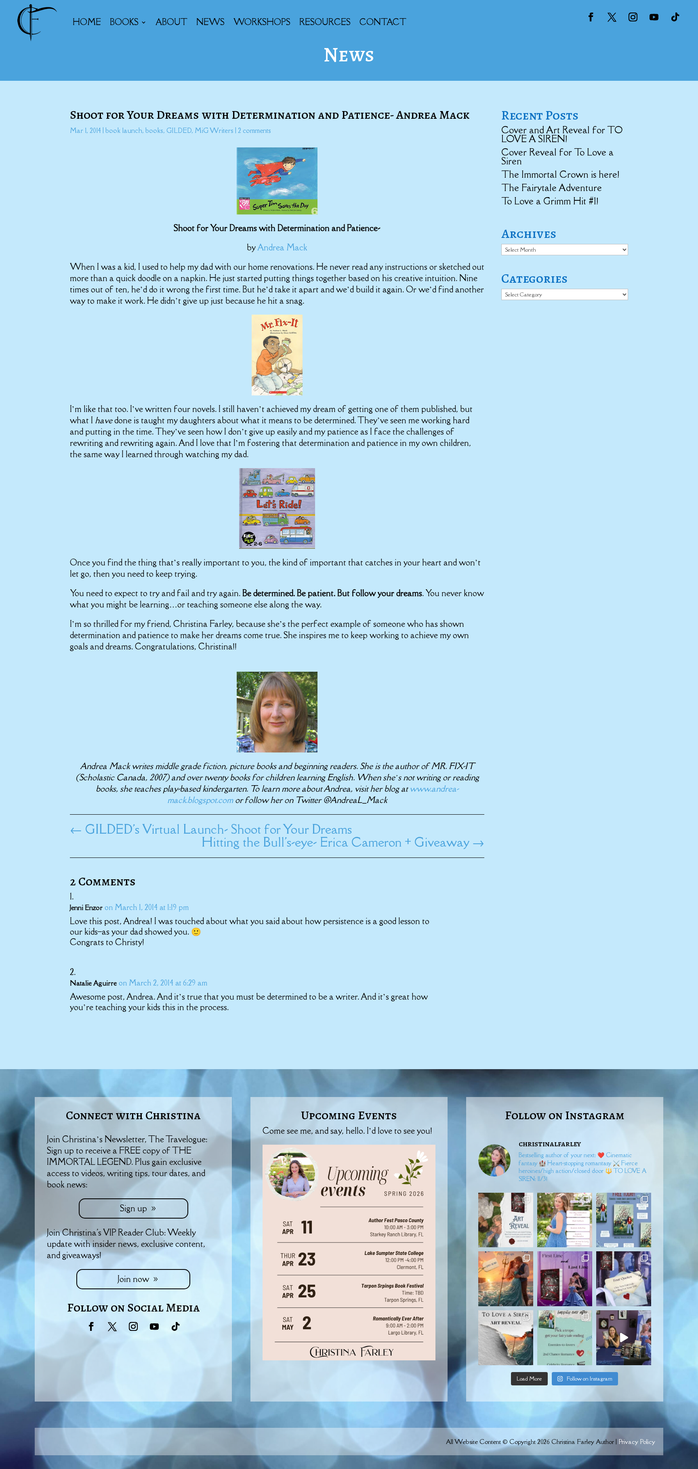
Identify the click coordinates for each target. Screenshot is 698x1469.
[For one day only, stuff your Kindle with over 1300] (623, 1220)
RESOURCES (325, 22)
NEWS (210, 22)
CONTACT (383, 22)
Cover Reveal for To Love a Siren (557, 156)
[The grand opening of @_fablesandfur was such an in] (623, 1337)
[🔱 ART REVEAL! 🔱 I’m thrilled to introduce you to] (505, 1337)
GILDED (178, 130)
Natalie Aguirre (93, 983)
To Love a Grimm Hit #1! (549, 201)
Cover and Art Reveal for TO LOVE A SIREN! (561, 134)
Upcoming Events (349, 1115)
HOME (87, 22)
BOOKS (124, 22)
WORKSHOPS (261, 22)
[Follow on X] (612, 17)
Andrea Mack (282, 247)
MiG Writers (214, 130)
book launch (123, 130)
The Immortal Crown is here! (560, 174)
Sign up (133, 1208)
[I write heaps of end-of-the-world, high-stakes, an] (564, 1337)
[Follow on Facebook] (591, 17)
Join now (133, 1279)
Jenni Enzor (86, 907)
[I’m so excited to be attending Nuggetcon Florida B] (564, 1220)
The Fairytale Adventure (551, 187)
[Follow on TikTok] (675, 17)
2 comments (254, 130)
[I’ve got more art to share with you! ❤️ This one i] (505, 1220)
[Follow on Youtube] (654, 17)
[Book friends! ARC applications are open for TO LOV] (505, 1278)
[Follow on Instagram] (633, 17)
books (154, 130)
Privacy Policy (636, 1441)
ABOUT (171, 22)
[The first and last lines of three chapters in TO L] (564, 1278)
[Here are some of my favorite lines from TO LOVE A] (623, 1278)
